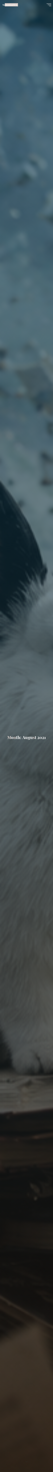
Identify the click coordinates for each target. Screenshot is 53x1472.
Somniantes (10, 4)
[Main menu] (49, 5)
